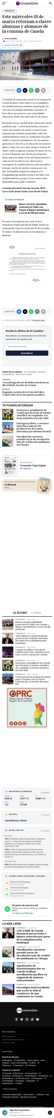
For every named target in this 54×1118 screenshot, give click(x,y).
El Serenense (18, 1073)
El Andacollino (31, 1076)
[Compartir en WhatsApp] (31, 90)
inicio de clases (24, 375)
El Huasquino (18, 1065)
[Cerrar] (50, 1113)
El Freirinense (31, 1065)
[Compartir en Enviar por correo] (37, 90)
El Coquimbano (31, 1073)
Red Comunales (11, 38)
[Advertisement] (27, 521)
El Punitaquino (37, 1078)
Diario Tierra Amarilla (19, 1063)
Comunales (8, 375)
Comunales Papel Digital (11, 1094)
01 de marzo (31, 372)
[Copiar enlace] (43, 90)
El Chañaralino (19, 1060)
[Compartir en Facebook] (19, 90)
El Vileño (19, 1083)
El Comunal (6, 1073)
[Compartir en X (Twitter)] (25, 90)
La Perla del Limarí (22, 1078)
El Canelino (20, 1081)
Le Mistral (40, 1094)
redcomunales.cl (9, 1036)
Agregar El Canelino (11, 45)
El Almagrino (7, 1060)
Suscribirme (27, 353)
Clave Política (28, 1094)
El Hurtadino (43, 1076)
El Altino (32, 1063)
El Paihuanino (17, 1076)
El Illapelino (30, 1081)
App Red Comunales (28, 1097)
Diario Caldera (33, 1060)
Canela (42, 372)
